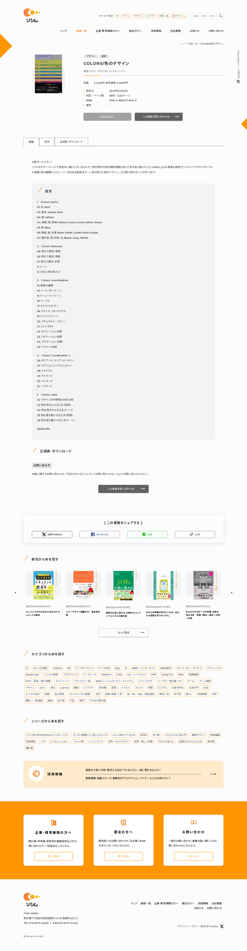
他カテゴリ (178, 16)
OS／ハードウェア (136, 674)
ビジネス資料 (33, 694)
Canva (64, 687)
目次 (47, 141)
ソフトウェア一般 (81, 681)
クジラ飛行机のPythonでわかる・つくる (47, 735)
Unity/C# (167, 674)
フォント (139, 687)
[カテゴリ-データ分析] (203, 598)
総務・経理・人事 (113, 694)
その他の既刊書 (97, 700)
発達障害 (202, 694)
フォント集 (78, 741)
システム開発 (51, 674)
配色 (104, 56)
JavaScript (32, 674)
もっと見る (123, 632)
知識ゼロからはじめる (190, 741)
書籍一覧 (81, 31)
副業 (47, 694)
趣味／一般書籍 (34, 700)
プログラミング (70, 674)
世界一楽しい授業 (143, 741)
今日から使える (166, 741)
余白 (53, 687)
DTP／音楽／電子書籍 (38, 681)
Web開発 (165, 668)
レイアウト (89, 687)
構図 (76, 687)
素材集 (102, 687)
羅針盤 (29, 748)
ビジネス (151, 16)
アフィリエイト (146, 681)
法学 (97, 694)
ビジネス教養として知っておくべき (90, 735)
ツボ (42, 741)
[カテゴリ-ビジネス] (163, 599)
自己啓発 (59, 694)
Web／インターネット (143, 668)
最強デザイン (198, 735)
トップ (64, 31)
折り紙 (177, 694)
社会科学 (194, 687)
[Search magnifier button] (220, 16)
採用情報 (156, 31)
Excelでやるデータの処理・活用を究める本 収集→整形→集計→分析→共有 (203, 615)
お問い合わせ (216, 31)
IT (117, 16)
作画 (150, 687)
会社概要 (175, 31)
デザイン (138, 16)
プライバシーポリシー (189, 926)
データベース (90, 674)
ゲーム (126, 16)
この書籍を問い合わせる (156, 116)
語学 (81, 700)
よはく (42, 687)
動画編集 (193, 674)
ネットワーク (62, 681)
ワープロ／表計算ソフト (170, 681)
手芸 (72, 700)
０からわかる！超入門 (176, 735)
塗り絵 (60, 700)
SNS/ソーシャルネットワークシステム (115, 681)
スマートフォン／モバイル (189, 668)
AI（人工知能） (40, 668)
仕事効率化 (178, 687)
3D (69, 668)
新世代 (144, 735)
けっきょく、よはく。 (59, 741)
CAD (119, 674)
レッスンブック (96, 741)
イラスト (125, 687)
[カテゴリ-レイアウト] (83, 598)
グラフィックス (214, 668)
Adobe (57, 668)
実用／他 (163, 16)
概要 (31, 142)
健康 (50, 700)
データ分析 (104, 668)
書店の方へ (135, 31)
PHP (154, 674)
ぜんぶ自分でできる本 (124, 735)
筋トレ (189, 694)
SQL (117, 668)
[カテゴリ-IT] (43, 598)
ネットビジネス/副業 (79, 694)
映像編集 (215, 735)
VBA (181, 674)
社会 (206, 687)
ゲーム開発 (205, 681)
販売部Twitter (209, 926)
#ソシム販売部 (238, 64)
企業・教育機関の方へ (108, 31)
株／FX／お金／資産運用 (140, 694)
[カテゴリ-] (123, 599)
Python (106, 674)
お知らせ (194, 31)
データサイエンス (84, 668)
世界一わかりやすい (118, 741)
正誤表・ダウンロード (71, 141)
